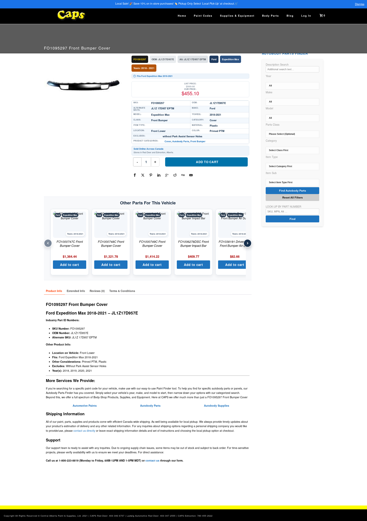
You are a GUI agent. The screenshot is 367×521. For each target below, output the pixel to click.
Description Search (277, 64)
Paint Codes (203, 15)
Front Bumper (197, 141)
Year (268, 76)
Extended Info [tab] (76, 291)
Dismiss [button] (359, 4)
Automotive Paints (85, 405)
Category (271, 140)
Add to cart (207, 162)
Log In (306, 15)
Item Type (272, 156)
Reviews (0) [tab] (97, 291)
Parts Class (272, 124)
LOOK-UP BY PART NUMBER (283, 206)
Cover (168, 141)
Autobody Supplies (216, 405)
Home (182, 15)
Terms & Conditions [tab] (122, 291)
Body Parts (270, 15)
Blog (290, 15)
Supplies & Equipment (237, 15)
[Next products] (248, 243)
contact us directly (84, 430)
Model (269, 108)
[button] (69, 264)
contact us (152, 460)
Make (269, 92)
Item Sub (271, 173)
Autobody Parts (180, 141)
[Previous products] (48, 243)
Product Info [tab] (54, 291)
